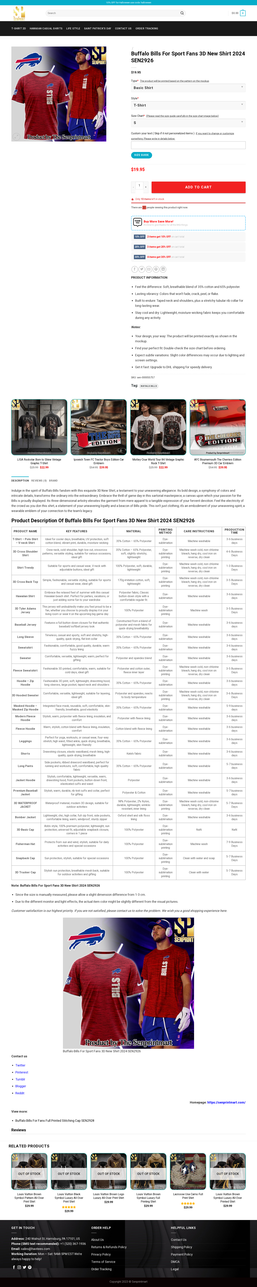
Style (135, 98)
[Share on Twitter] (141, 269)
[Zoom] (16, 137)
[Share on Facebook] (134, 269)
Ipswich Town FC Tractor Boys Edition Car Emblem (99, 461)
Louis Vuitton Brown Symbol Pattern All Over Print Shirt (29, 1198)
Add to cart (198, 187)
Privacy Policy (101, 1254)
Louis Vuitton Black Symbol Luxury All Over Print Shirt (69, 1198)
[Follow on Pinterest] (29, 1268)
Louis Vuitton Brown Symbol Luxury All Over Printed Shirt (227, 1198)
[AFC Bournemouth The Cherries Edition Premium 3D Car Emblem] (217, 427)
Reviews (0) (39, 481)
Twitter (20, 1065)
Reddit (19, 1093)
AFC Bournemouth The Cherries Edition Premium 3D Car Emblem (217, 461)
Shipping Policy (181, 1247)
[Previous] (11, 437)
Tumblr (20, 1079)
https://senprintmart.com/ (226, 1102)
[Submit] (182, 13)
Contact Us (179, 1240)
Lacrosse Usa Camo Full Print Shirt (188, 1196)
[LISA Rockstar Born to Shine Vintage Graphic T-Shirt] (39, 427)
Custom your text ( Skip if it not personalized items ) (162, 133)
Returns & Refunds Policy (109, 1247)
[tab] (20, 480)
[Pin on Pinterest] (156, 269)
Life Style (73, 28)
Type (134, 81)
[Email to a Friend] (149, 269)
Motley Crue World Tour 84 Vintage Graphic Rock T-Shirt (158, 461)
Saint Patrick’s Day (97, 28)
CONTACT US (123, 28)
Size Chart (138, 116)
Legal (175, 1269)
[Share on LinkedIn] (163, 269)
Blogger (20, 1086)
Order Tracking (146, 28)
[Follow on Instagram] (19, 1268)
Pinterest (21, 1072)
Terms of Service (103, 1262)
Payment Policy (182, 1254)
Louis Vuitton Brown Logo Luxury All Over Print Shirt (108, 1196)
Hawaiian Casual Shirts (46, 28)
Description (20, 481)
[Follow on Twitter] (24, 1268)
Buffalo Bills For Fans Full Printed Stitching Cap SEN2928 (54, 1120)
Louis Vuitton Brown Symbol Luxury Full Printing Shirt (148, 1198)
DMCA (175, 1262)
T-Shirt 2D (18, 28)
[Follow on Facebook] (14, 1268)
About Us (97, 1240)
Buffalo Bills (149, 386)
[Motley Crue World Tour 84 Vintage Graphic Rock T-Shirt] (158, 427)
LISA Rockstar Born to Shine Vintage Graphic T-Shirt (39, 461)
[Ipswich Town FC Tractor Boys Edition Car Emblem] (98, 427)
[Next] (245, 437)
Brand (53, 481)
